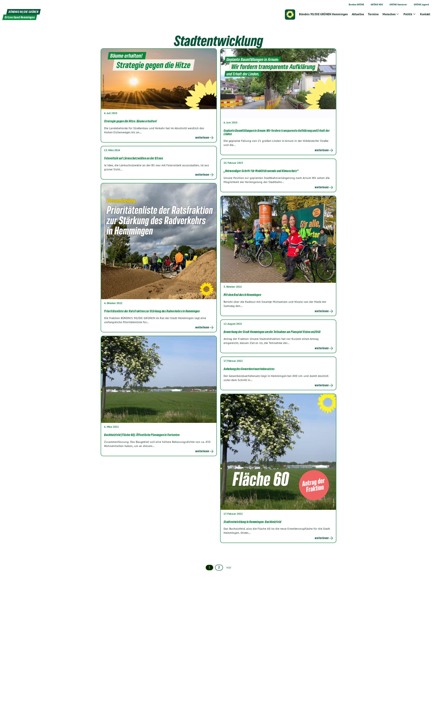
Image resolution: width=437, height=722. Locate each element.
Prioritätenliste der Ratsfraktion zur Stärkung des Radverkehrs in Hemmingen (152, 311)
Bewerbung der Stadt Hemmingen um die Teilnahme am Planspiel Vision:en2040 (272, 332)
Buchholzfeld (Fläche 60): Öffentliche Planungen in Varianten (142, 435)
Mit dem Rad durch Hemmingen (242, 295)
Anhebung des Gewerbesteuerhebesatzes (249, 369)
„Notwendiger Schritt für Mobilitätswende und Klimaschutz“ (261, 171)
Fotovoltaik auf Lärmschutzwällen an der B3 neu (133, 158)
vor (228, 567)
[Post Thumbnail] (159, 78)
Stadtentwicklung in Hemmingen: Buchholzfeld (252, 522)
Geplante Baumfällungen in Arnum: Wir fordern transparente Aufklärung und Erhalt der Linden (277, 132)
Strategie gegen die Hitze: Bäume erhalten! (130, 121)
